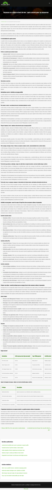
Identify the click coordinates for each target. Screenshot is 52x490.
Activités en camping (4, 21)
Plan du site (26, 489)
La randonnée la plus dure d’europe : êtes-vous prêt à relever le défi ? (38, 429)
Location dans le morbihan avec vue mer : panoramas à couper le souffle (15, 445)
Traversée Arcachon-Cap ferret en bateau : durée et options (12, 448)
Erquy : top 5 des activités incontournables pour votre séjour (13, 476)
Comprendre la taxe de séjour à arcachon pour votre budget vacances (14, 455)
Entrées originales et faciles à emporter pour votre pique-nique (13, 450)
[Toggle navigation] (49, 3)
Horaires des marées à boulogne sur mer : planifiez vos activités (13, 471)
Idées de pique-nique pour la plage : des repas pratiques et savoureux (14, 473)
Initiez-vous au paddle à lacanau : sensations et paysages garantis (14, 468)
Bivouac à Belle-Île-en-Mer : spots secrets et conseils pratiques (13, 428)
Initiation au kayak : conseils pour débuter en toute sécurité (12, 453)
